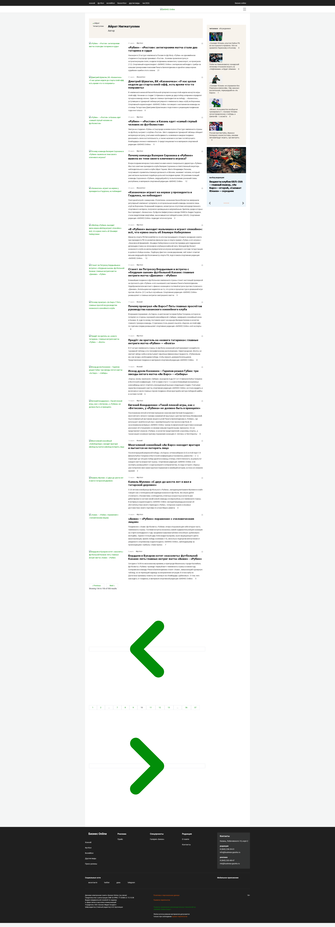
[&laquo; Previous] (147, 649)
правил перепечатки (179, 916)
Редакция (187, 834)
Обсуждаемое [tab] (225, 28)
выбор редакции (224, 177)
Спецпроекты (157, 834)
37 (195, 707)
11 (151, 707)
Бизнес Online (97, 833)
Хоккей (92, 3)
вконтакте (92, 882)
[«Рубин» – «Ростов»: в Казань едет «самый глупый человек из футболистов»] (108, 131)
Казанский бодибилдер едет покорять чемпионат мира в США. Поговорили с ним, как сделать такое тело (233, 188)
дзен (118, 882)
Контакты (186, 845)
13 (169, 707)
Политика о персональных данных (166, 895)
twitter (107, 882)
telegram (131, 882)
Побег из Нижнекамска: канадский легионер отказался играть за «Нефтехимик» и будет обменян (224, 66)
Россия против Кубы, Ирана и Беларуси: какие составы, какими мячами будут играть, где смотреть (224, 135)
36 (186, 707)
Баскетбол (121, 3)
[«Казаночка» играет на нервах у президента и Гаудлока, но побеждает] (108, 203)
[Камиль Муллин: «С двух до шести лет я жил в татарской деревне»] (108, 492)
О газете (185, 839)
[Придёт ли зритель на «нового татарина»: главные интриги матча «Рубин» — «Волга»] (108, 348)
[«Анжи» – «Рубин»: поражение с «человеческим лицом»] (108, 529)
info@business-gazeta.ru (230, 852)
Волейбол (111, 3)
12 (160, 707)
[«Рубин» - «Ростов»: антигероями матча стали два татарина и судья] (108, 57)
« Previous (96, 586)
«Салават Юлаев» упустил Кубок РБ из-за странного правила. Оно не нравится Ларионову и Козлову (224, 45)
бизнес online (240, 3)
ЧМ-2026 (145, 3)
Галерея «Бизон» (157, 839)
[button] (210, 203)
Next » (112, 586)
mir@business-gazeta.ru (230, 864)
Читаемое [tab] (213, 28)
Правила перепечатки (161, 900)
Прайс (120, 839)
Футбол (101, 3)
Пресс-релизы (91, 864)
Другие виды (134, 3)
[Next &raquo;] (147, 766)
